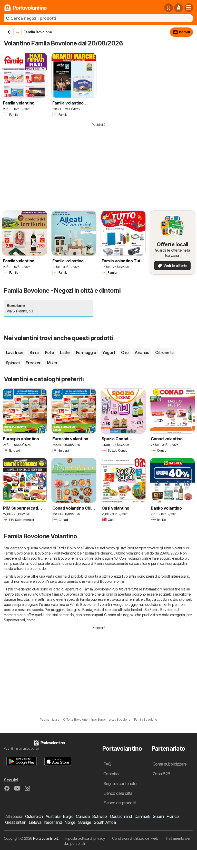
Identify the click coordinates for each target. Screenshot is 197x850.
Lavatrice (14, 352)
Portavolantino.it (45, 838)
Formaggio (86, 352)
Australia (52, 816)
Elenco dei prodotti (119, 802)
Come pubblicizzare (170, 764)
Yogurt (108, 352)
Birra (33, 352)
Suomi (158, 816)
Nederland (53, 822)
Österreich (34, 816)
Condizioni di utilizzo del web (135, 838)
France (172, 816)
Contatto (111, 773)
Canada (83, 816)
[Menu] (188, 7)
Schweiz (99, 816)
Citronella (164, 352)
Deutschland (121, 816)
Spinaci (12, 362)
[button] (178, 7)
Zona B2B (161, 773)
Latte (65, 352)
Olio (125, 352)
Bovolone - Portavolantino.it (56, 553)
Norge (69, 822)
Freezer (33, 362)
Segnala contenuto (119, 783)
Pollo (49, 352)
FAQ (107, 764)
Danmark (142, 816)
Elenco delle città (117, 793)
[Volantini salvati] (168, 7)
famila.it (57, 594)
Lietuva (35, 822)
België (68, 816)
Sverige (84, 822)
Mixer (52, 362)
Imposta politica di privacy (85, 838)
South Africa (105, 822)
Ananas (142, 352)
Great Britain (15, 822)
